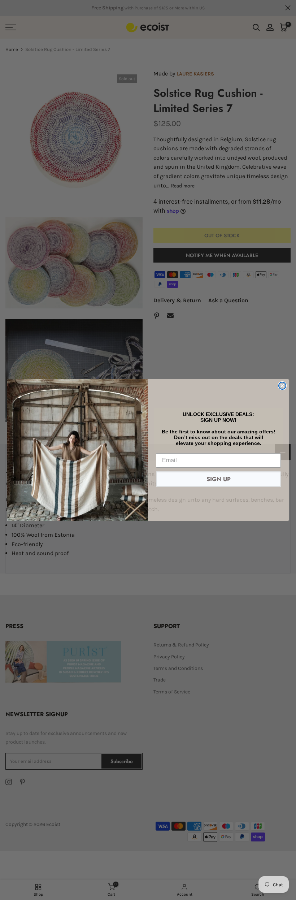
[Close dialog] (282, 385)
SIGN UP (218, 479)
